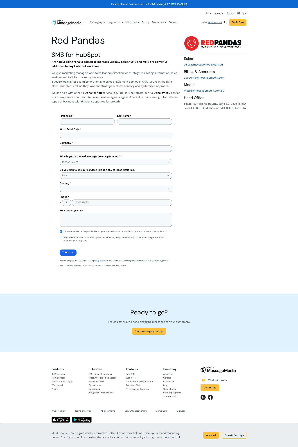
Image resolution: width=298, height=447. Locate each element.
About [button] (217, 13)
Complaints (161, 410)
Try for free (209, 387)
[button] (225, 22)
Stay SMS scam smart (136, 410)
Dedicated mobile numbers (139, 381)
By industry (94, 389)
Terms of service (83, 410)
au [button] (207, 13)
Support (231, 13)
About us (167, 374)
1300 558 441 (215, 22)
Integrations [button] (114, 22)
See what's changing (175, 3)
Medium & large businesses (102, 377)
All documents (108, 410)
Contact (173, 22)
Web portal (57, 385)
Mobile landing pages (62, 381)
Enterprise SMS (96, 381)
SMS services (58, 374)
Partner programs (172, 392)
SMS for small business (100, 374)
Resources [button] (158, 22)
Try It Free (238, 22)
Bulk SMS (130, 374)
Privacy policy (58, 410)
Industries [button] (131, 22)
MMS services (58, 377)
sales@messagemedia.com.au (203, 64)
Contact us (168, 381)
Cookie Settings (234, 435)
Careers (167, 377)
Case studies (169, 389)
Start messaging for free (149, 331)
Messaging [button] (96, 22)
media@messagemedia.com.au (204, 91)
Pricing (145, 22)
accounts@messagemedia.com (204, 77)
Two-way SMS (133, 385)
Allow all (211, 435)
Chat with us (216, 380)
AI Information (170, 396)
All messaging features (137, 389)
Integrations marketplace (101, 392)
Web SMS (131, 377)
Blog (165, 385)
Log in (243, 13)
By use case (95, 385)
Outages (181, 410)
